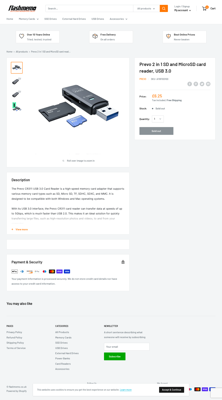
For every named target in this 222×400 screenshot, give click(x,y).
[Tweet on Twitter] (202, 83)
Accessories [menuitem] (117, 18)
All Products (62, 332)
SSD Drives (61, 342)
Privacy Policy (14, 332)
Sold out (156, 130)
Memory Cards (63, 337)
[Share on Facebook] (189, 83)
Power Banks (62, 358)
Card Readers (63, 363)
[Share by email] (208, 83)
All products (22, 51)
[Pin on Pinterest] (196, 83)
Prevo (142, 79)
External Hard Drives (67, 353)
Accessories (62, 368)
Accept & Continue (171, 389)
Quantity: (144, 118)
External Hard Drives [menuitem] (74, 18)
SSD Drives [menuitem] (50, 18)
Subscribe (115, 356)
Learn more (126, 389)
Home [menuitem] (10, 18)
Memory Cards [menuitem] (27, 18)
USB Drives (61, 347)
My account (181, 10)
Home (10, 51)
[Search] (164, 8)
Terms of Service (16, 347)
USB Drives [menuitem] (97, 18)
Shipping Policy (15, 342)
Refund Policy (14, 337)
